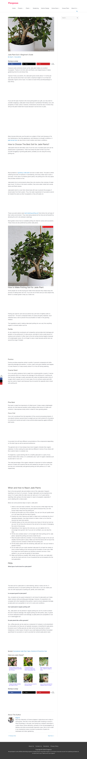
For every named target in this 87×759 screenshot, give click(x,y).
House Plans (65, 8)
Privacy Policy (54, 746)
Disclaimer (46, 746)
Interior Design (45, 8)
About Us (74, 8)
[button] (77, 11)
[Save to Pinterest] (1, 383)
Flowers (20, 8)
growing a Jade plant (24, 172)
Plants (27, 8)
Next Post (51, 735)
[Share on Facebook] (1, 378)
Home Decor (55, 8)
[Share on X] (1, 381)
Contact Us (38, 746)
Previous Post (12, 735)
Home (14, 8)
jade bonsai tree (12, 140)
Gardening (36, 8)
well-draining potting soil (31, 213)
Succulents (18, 57)
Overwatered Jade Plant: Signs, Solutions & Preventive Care (30, 651)
